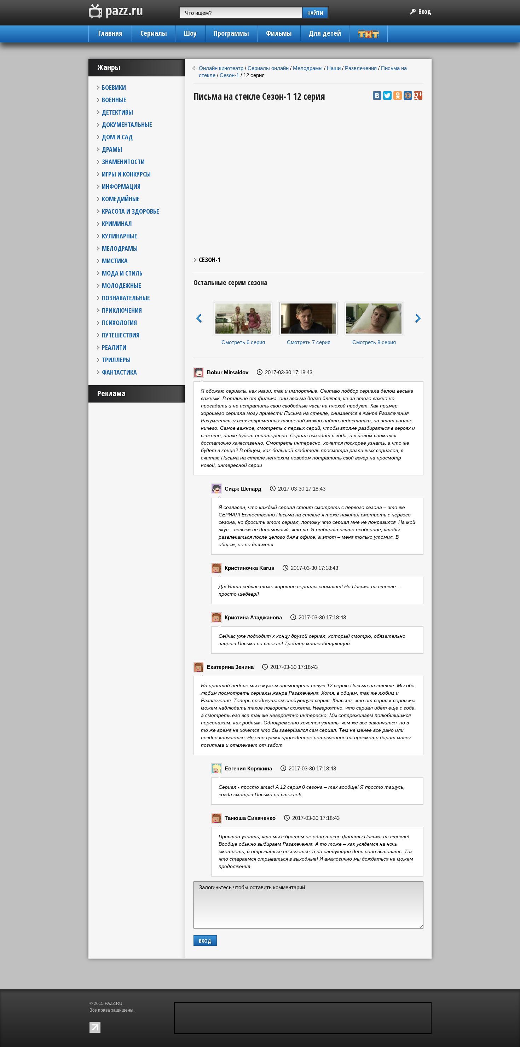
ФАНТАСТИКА (119, 372)
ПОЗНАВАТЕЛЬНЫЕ (126, 298)
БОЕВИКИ (114, 87)
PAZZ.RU (113, 1003)
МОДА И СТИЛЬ (122, 273)
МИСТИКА (115, 260)
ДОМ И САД (117, 137)
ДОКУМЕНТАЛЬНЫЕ (127, 124)
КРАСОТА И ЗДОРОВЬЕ (130, 211)
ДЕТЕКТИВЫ (117, 112)
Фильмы (279, 33)
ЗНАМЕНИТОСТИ (123, 161)
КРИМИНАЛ (117, 223)
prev (199, 318)
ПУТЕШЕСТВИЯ (120, 335)
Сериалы (153, 33)
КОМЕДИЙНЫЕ (121, 199)
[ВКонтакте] (377, 95)
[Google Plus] (418, 95)
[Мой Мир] (408, 95)
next (418, 318)
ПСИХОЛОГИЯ (119, 322)
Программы (231, 33)
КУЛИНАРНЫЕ (119, 236)
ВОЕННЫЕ (114, 100)
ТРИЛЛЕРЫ (116, 359)
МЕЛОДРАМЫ (120, 248)
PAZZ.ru (116, 11)
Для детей (325, 33)
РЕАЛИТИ (114, 347)
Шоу (190, 33)
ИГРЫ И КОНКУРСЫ (126, 174)
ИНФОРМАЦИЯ (121, 186)
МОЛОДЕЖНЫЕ (121, 285)
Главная (110, 33)
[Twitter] (387, 95)
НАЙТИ (315, 12)
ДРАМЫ (112, 149)
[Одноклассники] (397, 95)
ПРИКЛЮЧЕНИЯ (122, 310)
